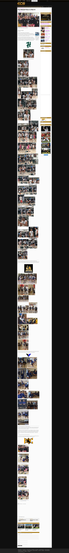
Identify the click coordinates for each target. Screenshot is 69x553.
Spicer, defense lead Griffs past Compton (28, 529)
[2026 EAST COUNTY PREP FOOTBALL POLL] (21, 528)
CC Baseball (42, 550)
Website (18, 543)
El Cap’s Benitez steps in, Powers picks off (35, 529)
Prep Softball (36, 549)
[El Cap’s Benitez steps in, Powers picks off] (36, 528)
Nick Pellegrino (20, 11)
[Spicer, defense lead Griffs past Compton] (28, 528)
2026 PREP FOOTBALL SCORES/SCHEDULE (47, 30)
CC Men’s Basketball (47, 550)
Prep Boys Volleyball (29, 550)
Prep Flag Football (28, 549)
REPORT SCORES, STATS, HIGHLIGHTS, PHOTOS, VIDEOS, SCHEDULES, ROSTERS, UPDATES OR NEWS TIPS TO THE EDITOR (45, 24)
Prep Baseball (32, 549)
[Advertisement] (39, 3)
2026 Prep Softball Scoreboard (47, 39)
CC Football (39, 550)
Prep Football (24, 549)
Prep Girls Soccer (25, 550)
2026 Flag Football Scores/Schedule (47, 27)
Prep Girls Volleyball (35, 550)
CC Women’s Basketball (20, 551)
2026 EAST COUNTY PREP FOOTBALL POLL (20, 529)
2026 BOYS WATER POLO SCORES (47, 33)
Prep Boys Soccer (20, 550)
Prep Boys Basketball (41, 549)
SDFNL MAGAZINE (47, 47)
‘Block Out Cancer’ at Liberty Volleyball (34, 520)
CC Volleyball (28, 551)
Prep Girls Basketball (47, 549)
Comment (19, 534)
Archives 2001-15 (20, 549)
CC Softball (25, 551)
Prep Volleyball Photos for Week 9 (22, 520)
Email (18, 541)
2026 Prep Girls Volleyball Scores (47, 36)
